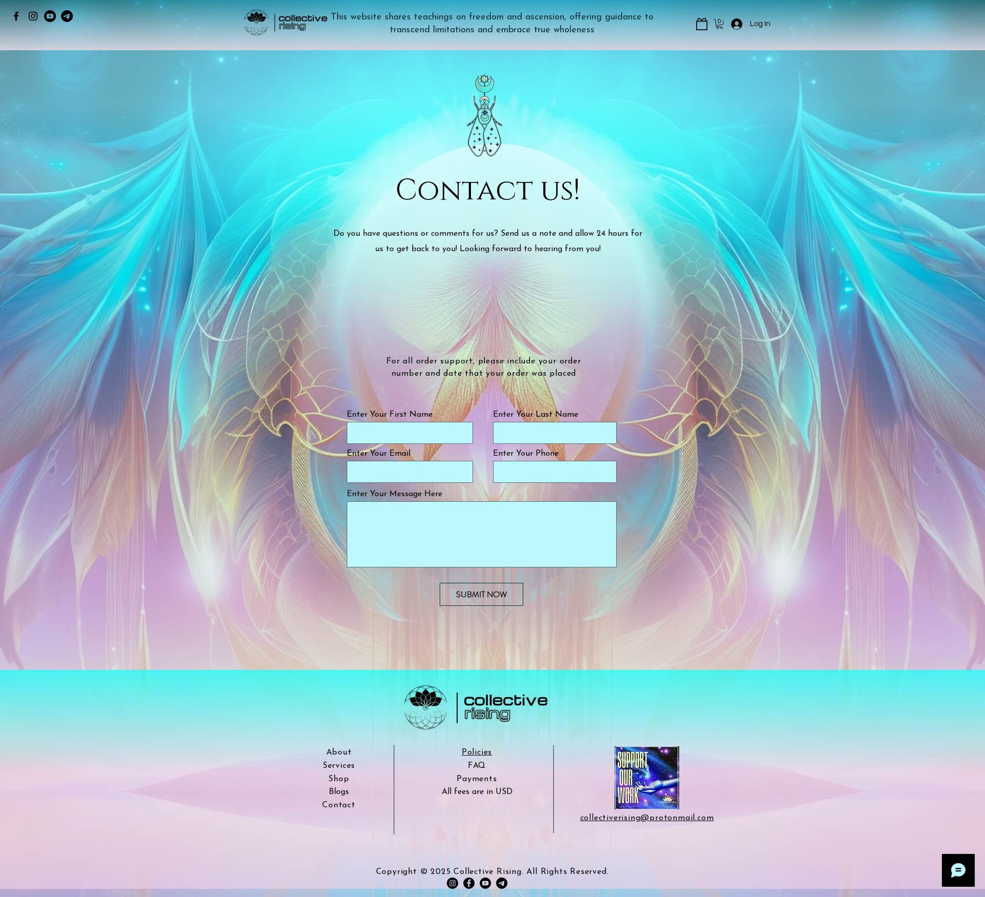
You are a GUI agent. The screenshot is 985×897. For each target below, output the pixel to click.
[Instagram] (33, 16)
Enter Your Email (378, 454)
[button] (719, 24)
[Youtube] (50, 16)
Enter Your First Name (389, 415)
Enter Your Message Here (394, 494)
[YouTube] (485, 883)
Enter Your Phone (526, 454)
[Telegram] (67, 16)
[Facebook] (16, 16)
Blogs (339, 792)
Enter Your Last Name (535, 415)
